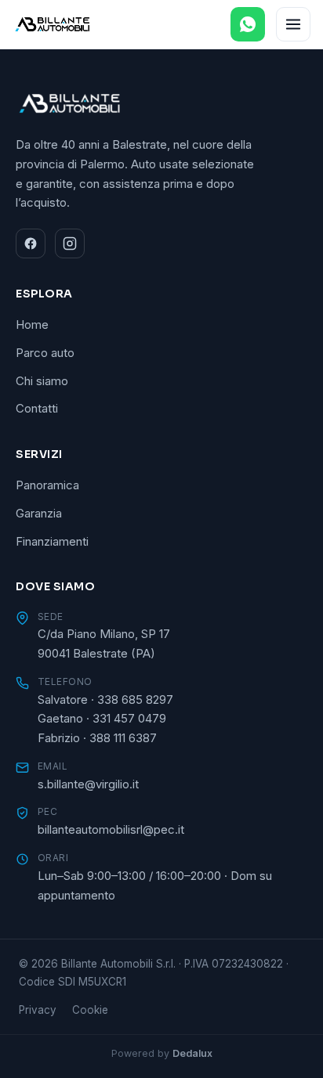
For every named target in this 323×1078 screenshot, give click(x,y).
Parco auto (45, 352)
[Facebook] (30, 243)
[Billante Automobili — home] (53, 24)
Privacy (37, 1010)
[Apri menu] (293, 24)
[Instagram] (70, 243)
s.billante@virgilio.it (88, 784)
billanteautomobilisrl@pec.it (111, 829)
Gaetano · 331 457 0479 (102, 718)
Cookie (90, 1010)
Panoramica (47, 485)
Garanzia (39, 513)
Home (32, 324)
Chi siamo (42, 380)
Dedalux (192, 1053)
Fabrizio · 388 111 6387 (97, 737)
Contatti (37, 408)
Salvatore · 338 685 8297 (105, 699)
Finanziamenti (52, 541)
